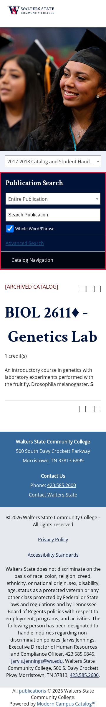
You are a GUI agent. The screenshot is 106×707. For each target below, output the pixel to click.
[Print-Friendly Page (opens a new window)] (90, 289)
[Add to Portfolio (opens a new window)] (82, 289)
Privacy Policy (53, 539)
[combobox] (53, 161)
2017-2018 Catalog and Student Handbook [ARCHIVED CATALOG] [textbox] (54, 161)
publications (32, 691)
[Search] (94, 215)
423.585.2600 (61, 485)
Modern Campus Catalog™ (66, 704)
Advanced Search (25, 243)
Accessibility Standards (53, 555)
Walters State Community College (31, 10)
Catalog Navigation (32, 260)
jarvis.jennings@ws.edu (37, 661)
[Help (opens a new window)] (97, 289)
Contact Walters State (53, 494)
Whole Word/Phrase (34, 228)
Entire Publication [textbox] (28, 199)
